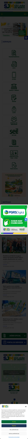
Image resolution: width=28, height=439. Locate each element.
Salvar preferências (14, 433)
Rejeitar (14, 425)
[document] (14, 219)
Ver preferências (14, 429)
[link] (5, 406)
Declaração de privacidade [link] (14, 437)
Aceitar (14, 421)
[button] (26, 406)
